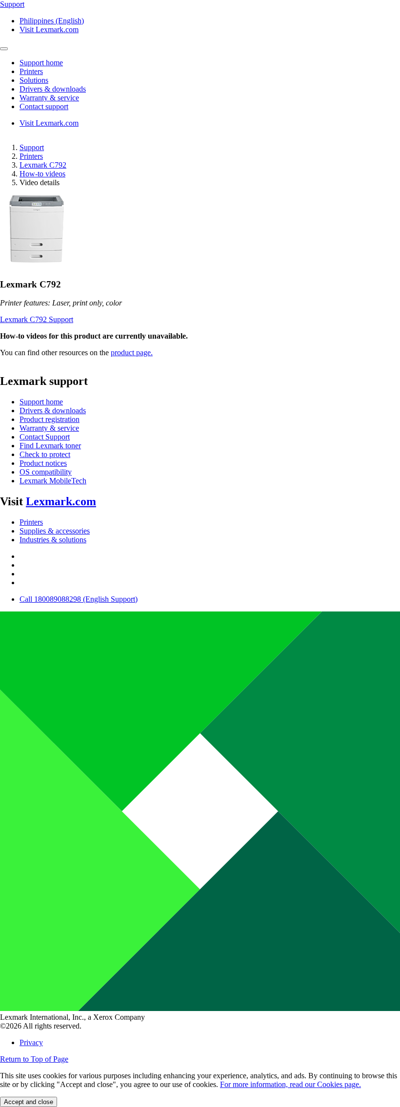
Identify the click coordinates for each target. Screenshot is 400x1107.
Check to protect (45, 454)
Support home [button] (41, 62)
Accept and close (28, 1102)
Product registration (50, 419)
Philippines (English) (52, 21)
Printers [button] (31, 71)
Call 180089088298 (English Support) (79, 599)
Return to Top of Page (34, 1059)
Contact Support (45, 437)
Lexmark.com (61, 501)
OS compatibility (46, 472)
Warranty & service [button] (49, 98)
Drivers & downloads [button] (53, 89)
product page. (132, 352)
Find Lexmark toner (50, 445)
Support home (41, 402)
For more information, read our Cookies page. (290, 1084)
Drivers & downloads (53, 410)
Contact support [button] (44, 106)
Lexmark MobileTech (53, 481)
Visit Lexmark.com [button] (49, 29)
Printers (31, 156)
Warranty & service (49, 428)
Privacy (31, 1042)
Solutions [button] (34, 80)
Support (32, 147)
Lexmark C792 (43, 165)
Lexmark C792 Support (36, 319)
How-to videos (42, 174)
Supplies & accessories (55, 531)
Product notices (43, 463)
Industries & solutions (53, 539)
